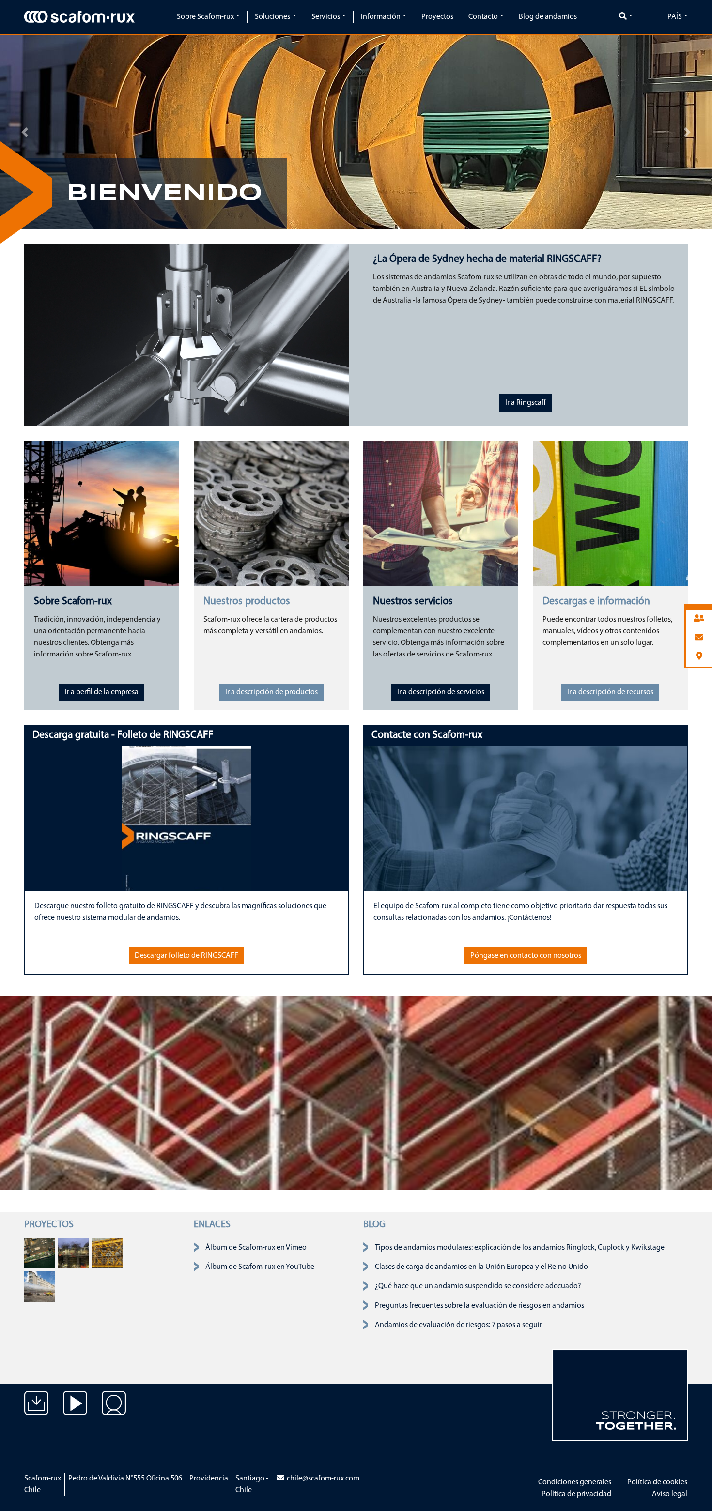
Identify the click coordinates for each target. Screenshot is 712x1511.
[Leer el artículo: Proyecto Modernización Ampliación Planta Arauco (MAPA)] (73, 1253)
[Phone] (699, 619)
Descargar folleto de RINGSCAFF (186, 956)
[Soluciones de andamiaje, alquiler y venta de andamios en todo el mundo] (114, 1410)
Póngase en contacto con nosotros (525, 956)
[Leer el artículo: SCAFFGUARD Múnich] (39, 1287)
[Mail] (699, 638)
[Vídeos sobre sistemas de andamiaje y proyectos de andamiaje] (75, 1410)
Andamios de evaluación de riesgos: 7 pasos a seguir (458, 1325)
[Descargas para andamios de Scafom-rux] (36, 1410)
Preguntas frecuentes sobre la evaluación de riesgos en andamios (479, 1306)
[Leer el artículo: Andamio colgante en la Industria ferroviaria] (107, 1253)
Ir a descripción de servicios (440, 692)
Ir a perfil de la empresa (102, 692)
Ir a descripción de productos (271, 692)
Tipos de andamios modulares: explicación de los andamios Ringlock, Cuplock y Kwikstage (520, 1248)
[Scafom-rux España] (79, 16)
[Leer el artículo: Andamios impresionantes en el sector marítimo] (39, 1253)
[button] (25, 132)
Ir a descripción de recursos (610, 692)
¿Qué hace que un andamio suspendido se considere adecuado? (478, 1286)
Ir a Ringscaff (525, 403)
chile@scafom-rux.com (322, 1478)
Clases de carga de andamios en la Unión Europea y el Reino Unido (481, 1267)
